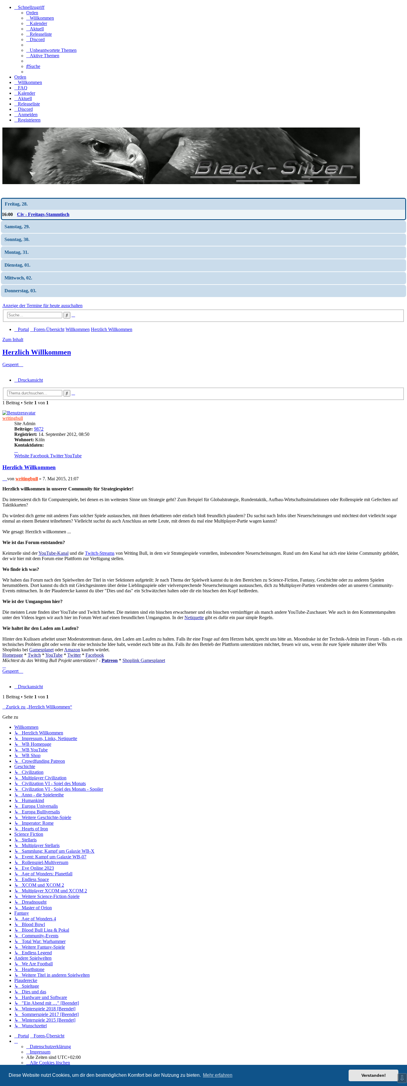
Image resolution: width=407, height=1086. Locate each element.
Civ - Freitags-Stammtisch (43, 214)
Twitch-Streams (99, 553)
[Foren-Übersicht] (181, 182)
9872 (39, 428)
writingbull (12, 418)
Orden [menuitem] (32, 12)
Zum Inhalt (12, 339)
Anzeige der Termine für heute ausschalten (42, 305)
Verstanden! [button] (373, 1075)
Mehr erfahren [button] (217, 1075)
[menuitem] (40, 18)
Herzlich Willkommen (36, 352)
